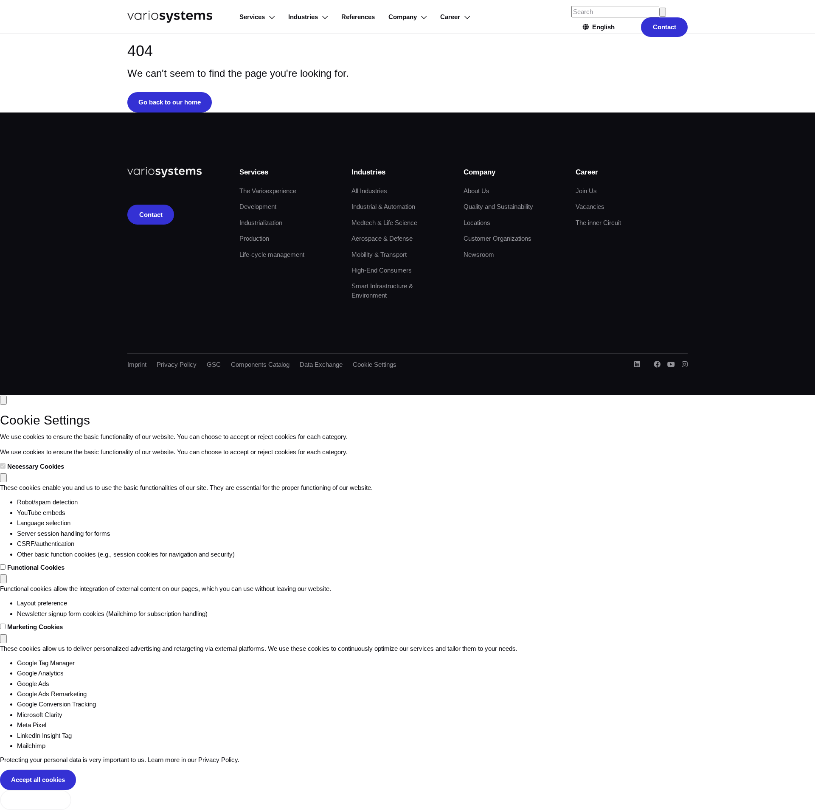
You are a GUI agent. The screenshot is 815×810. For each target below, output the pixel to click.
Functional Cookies (36, 567)
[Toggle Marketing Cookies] (3, 638)
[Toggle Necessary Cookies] (3, 477)
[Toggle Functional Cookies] (3, 578)
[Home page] (164, 172)
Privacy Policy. (218, 759)
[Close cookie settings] (3, 400)
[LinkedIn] (637, 365)
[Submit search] (662, 12)
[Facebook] (657, 365)
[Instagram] (685, 365)
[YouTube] (671, 365)
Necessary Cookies (35, 466)
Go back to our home (169, 102)
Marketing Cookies (35, 626)
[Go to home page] (169, 17)
